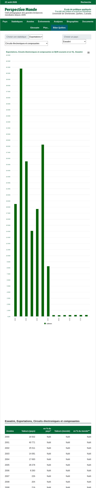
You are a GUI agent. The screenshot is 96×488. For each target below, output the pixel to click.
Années (30, 21)
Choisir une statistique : (16, 37)
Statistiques (17, 21)
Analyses (58, 21)
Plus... (46, 28)
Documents (87, 21)
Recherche (86, 2)
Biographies (72, 21)
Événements (44, 21)
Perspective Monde (21, 9)
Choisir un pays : (71, 37)
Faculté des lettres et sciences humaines (73, 11)
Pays (5, 21)
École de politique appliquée (77, 9)
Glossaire (34, 28)
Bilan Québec (59, 28)
